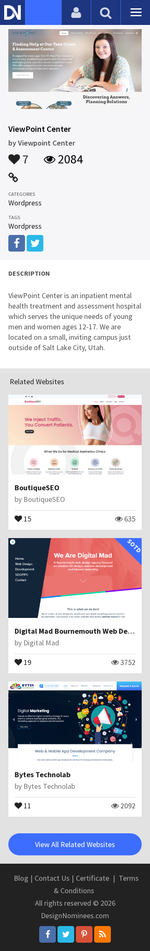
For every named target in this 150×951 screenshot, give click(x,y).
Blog (21, 878)
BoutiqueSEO (37, 487)
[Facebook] (47, 934)
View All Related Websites (75, 844)
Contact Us (52, 878)
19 (26, 661)
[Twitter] (66, 934)
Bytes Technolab (42, 774)
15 (26, 518)
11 (26, 805)
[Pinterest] (84, 934)
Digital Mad (41, 642)
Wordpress (25, 202)
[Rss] (102, 934)
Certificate (92, 878)
